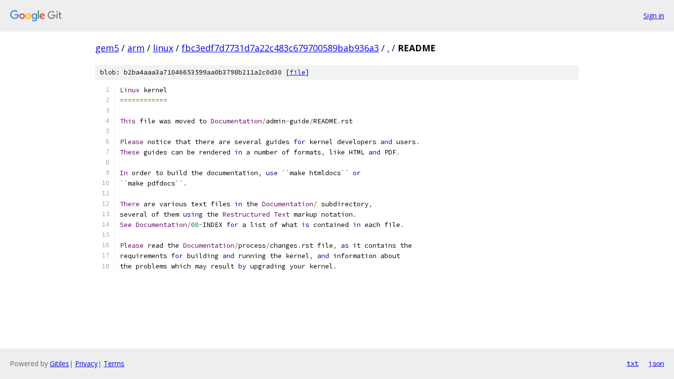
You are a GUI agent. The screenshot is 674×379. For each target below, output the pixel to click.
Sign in (653, 15)
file (297, 72)
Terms (114, 363)
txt (632, 363)
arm (136, 48)
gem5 (107, 48)
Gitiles (59, 363)
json (656, 363)
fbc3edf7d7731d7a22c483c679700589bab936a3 (280, 48)
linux (163, 48)
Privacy (86, 363)
